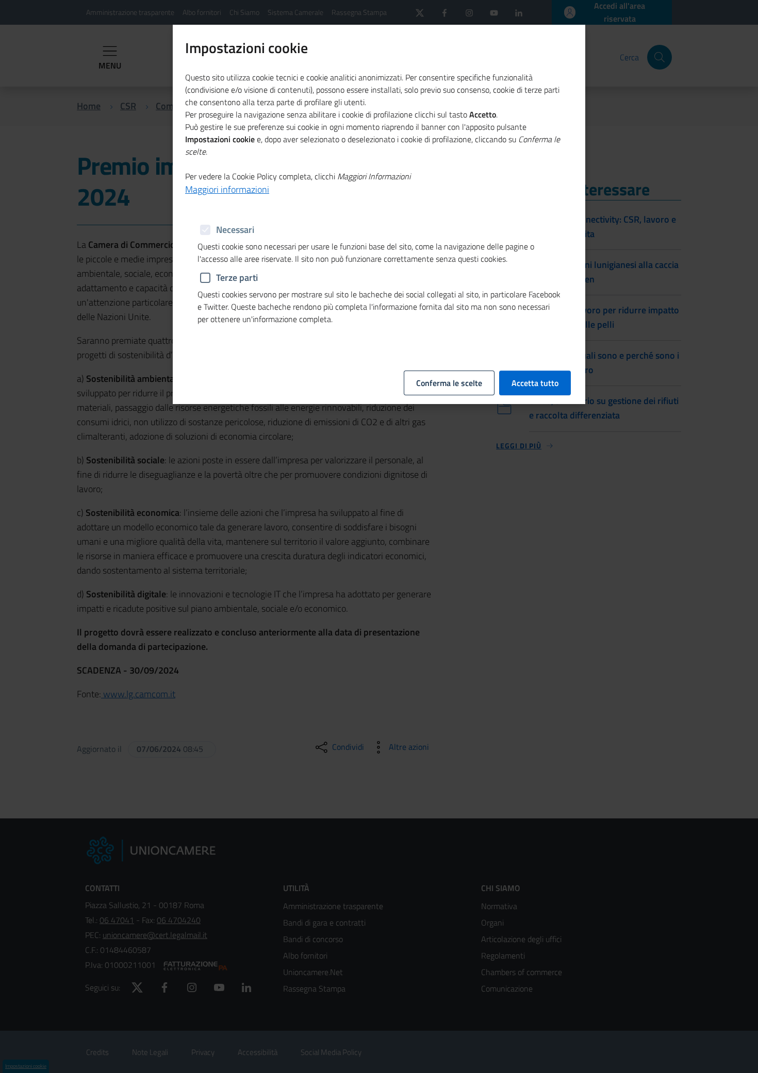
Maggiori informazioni (227, 189)
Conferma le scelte (449, 383)
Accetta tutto (535, 383)
